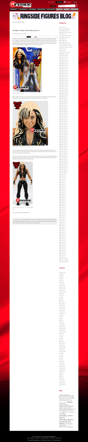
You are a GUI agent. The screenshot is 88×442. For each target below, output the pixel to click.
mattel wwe (62, 403)
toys (64, 412)
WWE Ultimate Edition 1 (64, 260)
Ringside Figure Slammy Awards (65, 47)
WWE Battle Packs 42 (63, 73)
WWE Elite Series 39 (63, 118)
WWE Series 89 (62, 242)
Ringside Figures (23, 33)
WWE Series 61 (62, 209)
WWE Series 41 (62, 181)
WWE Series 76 (62, 222)
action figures (37, 219)
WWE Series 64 (62, 214)
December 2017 (62, 307)
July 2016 (61, 335)
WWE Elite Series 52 (63, 141)
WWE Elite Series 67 (63, 164)
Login (49, 2)
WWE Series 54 (62, 197)
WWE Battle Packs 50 (63, 80)
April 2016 (61, 340)
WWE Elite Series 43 (63, 124)
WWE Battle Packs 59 (63, 91)
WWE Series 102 (62, 177)
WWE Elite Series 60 (63, 152)
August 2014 (61, 371)
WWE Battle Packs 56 (63, 86)
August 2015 (61, 353)
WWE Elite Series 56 (63, 146)
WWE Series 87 (62, 238)
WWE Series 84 (62, 235)
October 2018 (61, 290)
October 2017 (61, 310)
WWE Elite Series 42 (63, 123)
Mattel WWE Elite (62, 33)
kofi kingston (61, 402)
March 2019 (61, 282)
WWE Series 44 (62, 186)
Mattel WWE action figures (64, 404)
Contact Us (74, 9)
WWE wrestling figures (66, 427)
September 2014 (62, 369)
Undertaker (71, 412)
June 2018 (61, 297)
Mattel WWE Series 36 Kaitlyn (25, 221)
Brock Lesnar (61, 397)
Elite (72, 398)
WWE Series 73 (62, 217)
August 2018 (61, 293)
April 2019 (61, 280)
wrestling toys (65, 421)
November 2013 (62, 384)
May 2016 (61, 338)
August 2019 (61, 273)
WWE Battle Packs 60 (63, 93)
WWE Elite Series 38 (63, 116)
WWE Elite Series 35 (63, 111)
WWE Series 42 (62, 182)
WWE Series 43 (62, 184)
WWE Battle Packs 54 (63, 85)
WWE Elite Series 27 (63, 98)
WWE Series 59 (62, 205)
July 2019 (61, 275)
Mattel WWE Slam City (63, 42)
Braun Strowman (67, 396)
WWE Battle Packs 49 (63, 78)
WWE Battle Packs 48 (63, 76)
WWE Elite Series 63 (63, 157)
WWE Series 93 (62, 248)
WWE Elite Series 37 (63, 114)
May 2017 (61, 318)
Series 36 (34, 221)
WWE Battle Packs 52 (63, 81)
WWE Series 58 (62, 204)
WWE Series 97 (62, 253)
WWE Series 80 (62, 228)
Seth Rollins (70, 409)
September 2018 (62, 292)
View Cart (69, 2)
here (29, 212)
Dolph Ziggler (68, 398)
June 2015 (61, 356)
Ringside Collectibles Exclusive (69, 408)
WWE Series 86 (62, 237)
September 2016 (62, 331)
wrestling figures (49, 221)
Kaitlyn (42, 219)
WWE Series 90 (62, 243)
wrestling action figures (40, 221)
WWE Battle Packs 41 (63, 71)
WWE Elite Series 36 (63, 113)
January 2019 (61, 285)
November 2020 (62, 272)
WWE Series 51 (62, 192)
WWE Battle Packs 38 (63, 68)
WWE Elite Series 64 (63, 159)
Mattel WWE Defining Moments (65, 32)
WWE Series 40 (62, 179)
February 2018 (62, 303)
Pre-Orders (32, 9)
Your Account (59, 2)
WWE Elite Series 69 (63, 167)
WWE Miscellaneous (63, 171)
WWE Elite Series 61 (63, 154)
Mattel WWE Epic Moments (64, 37)
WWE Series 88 (62, 240)
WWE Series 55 (62, 199)
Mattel (17, 221)
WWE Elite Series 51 (63, 139)
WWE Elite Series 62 (63, 156)
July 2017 (61, 315)
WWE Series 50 (62, 190)
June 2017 (61, 316)
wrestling (62, 414)
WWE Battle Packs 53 (63, 83)
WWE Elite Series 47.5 (63, 133)
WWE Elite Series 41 (63, 121)
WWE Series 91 (62, 245)
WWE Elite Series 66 (63, 162)
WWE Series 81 (62, 230)
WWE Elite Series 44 (63, 126)
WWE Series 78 (62, 225)
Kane (66, 400)
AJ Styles (72, 395)
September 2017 (62, 311)
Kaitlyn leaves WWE (48, 219)
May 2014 (61, 374)
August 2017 (61, 313)
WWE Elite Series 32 (63, 106)
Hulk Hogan (65, 399)
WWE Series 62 (62, 210)
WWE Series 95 (62, 252)
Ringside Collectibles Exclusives (65, 45)
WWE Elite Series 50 (63, 138)
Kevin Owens (69, 400)
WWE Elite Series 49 (63, 136)
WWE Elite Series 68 (63, 166)
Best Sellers (41, 9)
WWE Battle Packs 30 (63, 57)
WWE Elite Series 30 (63, 103)
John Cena (62, 400)
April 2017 (61, 320)
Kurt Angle (65, 402)
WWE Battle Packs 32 (63, 60)
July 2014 (61, 373)
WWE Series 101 (62, 176)
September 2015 (62, 351)
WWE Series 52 (62, 194)
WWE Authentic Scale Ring (64, 52)
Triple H (67, 412)
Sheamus (61, 410)
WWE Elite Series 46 (63, 129)
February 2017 (62, 323)
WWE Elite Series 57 (63, 148)
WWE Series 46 (62, 189)
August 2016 (61, 333)
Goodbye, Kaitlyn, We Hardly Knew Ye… (26, 30)
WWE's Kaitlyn (21, 222)
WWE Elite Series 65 (63, 161)
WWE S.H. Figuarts (63, 172)
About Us (59, 9)
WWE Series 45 (62, 187)
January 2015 (61, 364)
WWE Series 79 (62, 227)
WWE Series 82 (62, 232)
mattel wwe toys (64, 408)
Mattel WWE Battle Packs (64, 30)
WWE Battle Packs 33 (63, 62)
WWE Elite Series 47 (63, 131)
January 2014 (61, 381)
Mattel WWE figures (66, 406)
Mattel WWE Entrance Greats (65, 35)
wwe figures (68, 424)
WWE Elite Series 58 (63, 149)
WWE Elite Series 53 (63, 143)
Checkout (75, 2)
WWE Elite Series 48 (63, 134)
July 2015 (61, 354)
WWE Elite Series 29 (63, 101)
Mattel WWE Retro (63, 38)
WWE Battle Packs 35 (63, 65)
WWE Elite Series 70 (63, 169)
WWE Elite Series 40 (63, 119)
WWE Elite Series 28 (63, 100)
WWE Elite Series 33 (63, 108)
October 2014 (61, 368)
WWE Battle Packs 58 (63, 90)
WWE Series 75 (62, 220)
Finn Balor (61, 399)
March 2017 (61, 321)
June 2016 (61, 336)
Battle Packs (61, 396)
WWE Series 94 (62, 250)
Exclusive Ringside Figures (64, 29)
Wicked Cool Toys (62, 48)
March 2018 (61, 302)
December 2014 (62, 366)
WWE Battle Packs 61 (63, 95)
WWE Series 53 (62, 195)
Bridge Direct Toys (62, 27)
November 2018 (62, 288)
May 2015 (61, 358)
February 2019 (62, 283)
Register (52, 2)
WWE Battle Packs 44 (63, 75)
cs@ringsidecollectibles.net (50, 436)
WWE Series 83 (62, 233)
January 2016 (61, 345)
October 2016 (61, 330)
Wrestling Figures (26, 219)
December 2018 (62, 287)
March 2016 (61, 341)
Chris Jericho (66, 397)
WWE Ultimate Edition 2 (64, 262)
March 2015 (61, 361)
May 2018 (61, 298)
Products (14, 9)
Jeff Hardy (69, 399)
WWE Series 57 (62, 202)
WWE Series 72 (62, 215)
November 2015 (62, 348)
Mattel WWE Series (63, 40)
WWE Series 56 (62, 200)
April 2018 (61, 300)
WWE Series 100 (62, 174)
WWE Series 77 (62, 224)
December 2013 (62, 383)
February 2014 (62, 379)
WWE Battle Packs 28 (63, 53)
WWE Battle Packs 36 (63, 67)
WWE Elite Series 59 (63, 151)
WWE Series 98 (62, 255)
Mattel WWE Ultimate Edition (65, 43)
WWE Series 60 (62, 207)
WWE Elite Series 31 (63, 105)
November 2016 (62, 328)
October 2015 (61, 350)
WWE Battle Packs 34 (63, 63)
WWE (16, 222)
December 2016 (62, 326)
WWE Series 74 (62, 219)
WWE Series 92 (62, 247)
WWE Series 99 (62, 257)
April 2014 (61, 376)
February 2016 (62, 343)
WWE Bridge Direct (63, 96)
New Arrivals (23, 9)
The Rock (60, 412)
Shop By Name (51, 9)
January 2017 (61, 325)
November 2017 (62, 308)
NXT (71, 407)
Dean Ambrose (62, 398)
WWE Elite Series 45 (63, 128)
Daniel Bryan (72, 397)
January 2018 (61, 305)
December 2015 (62, 346)
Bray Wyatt (72, 396)
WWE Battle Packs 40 (63, 70)
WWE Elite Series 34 (63, 109)
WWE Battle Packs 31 (63, 58)
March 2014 (61, 378)
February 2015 (62, 363)
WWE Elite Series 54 (63, 144)
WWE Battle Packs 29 (63, 55)
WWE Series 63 (62, 212)
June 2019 (61, 277)
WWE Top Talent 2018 (63, 258)
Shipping (66, 9)
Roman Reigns (62, 409)
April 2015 (61, 359)
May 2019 (61, 278)
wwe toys (62, 425)
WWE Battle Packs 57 (63, 88)
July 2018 (61, 295)
